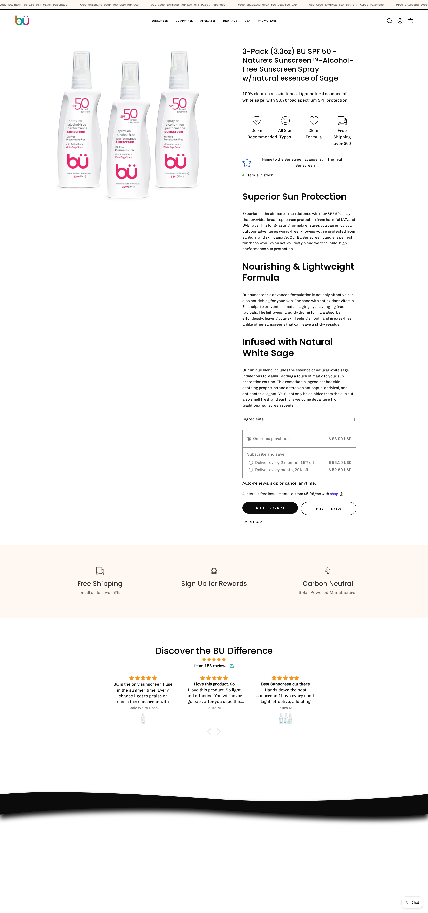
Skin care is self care (71, 822)
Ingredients (253, 419)
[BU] (22, 20)
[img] (214, 659)
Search (58, 856)
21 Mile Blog (63, 847)
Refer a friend (64, 864)
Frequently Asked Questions (78, 830)
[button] (184, 21)
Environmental (65, 839)
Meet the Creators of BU (75, 873)
